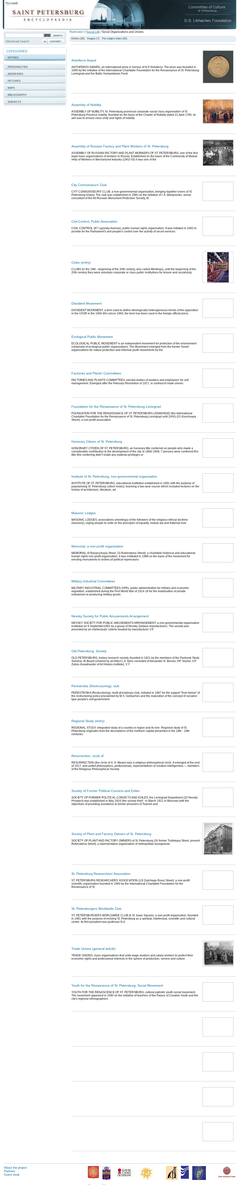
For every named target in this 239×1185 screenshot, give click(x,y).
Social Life (93, 32)
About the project (15, 1167)
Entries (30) (78, 38)
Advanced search (17, 41)
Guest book (12, 1174)
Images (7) (93, 38)
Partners (9, 1171)
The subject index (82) (114, 38)
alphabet (55, 41)
